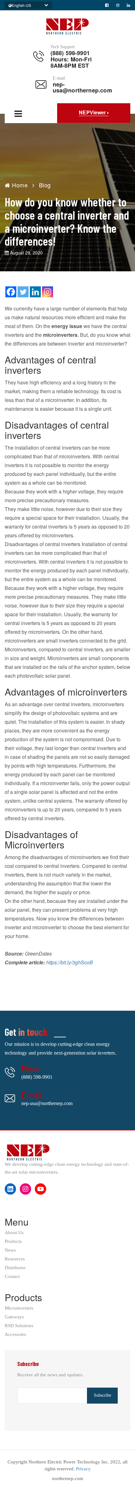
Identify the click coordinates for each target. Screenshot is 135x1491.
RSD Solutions (19, 1325)
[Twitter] (23, 291)
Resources (15, 1259)
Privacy (83, 1468)
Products (13, 1241)
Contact (12, 1276)
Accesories (15, 1334)
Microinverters (19, 1308)
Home (19, 185)
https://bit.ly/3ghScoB (69, 962)
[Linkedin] (35, 291)
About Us (14, 1232)
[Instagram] (47, 291)
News (10, 1250)
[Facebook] (10, 291)
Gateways (14, 1317)
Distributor (15, 1267)
